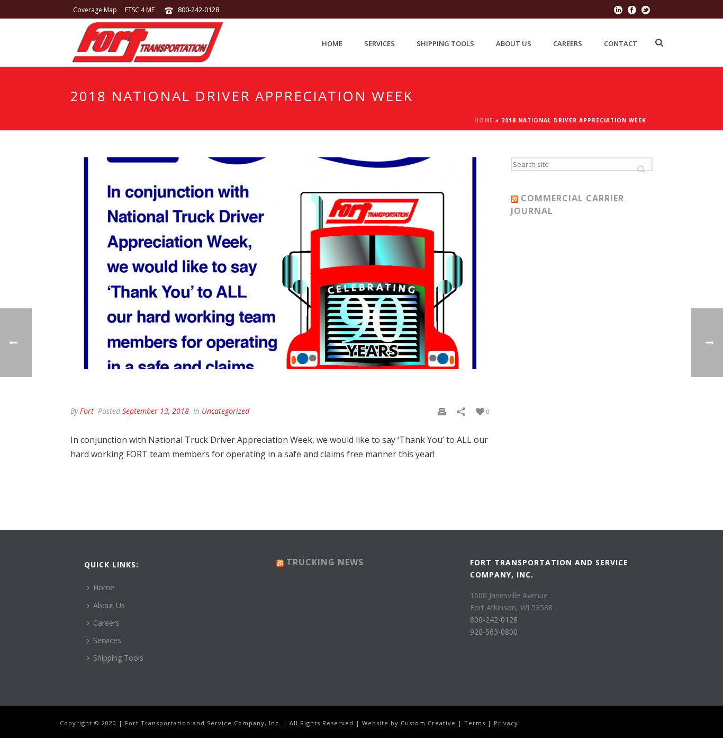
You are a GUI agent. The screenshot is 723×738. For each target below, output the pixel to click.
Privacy (506, 723)
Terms (474, 723)
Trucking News (325, 562)
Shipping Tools (445, 43)
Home (332, 43)
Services (379, 43)
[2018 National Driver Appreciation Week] (280, 263)
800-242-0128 (198, 9)
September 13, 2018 (155, 411)
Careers (567, 43)
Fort (87, 411)
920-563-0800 (494, 632)
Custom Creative (428, 723)
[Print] (442, 411)
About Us (513, 43)
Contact (620, 43)
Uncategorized (225, 411)
